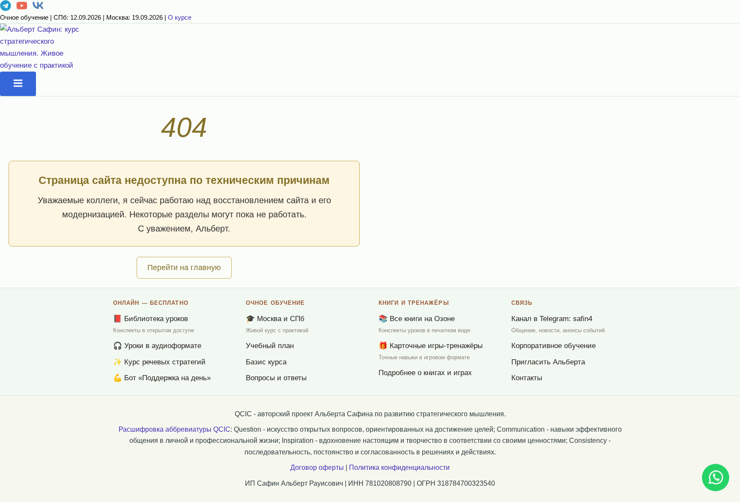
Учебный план (270, 346)
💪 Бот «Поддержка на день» (162, 378)
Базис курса (266, 362)
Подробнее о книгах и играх (425, 373)
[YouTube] (21, 9)
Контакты (526, 378)
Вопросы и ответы (276, 378)
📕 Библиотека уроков (150, 319)
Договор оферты (317, 467)
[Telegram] (5, 9)
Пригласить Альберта (548, 362)
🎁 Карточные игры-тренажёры (431, 346)
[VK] (38, 9)
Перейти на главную (184, 267)
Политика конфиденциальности (399, 467)
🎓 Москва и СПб (275, 319)
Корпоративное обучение (553, 346)
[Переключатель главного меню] (18, 84)
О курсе (179, 17)
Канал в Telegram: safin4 (551, 319)
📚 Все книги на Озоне (417, 319)
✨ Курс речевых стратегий (159, 362)
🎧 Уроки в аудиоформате (157, 346)
